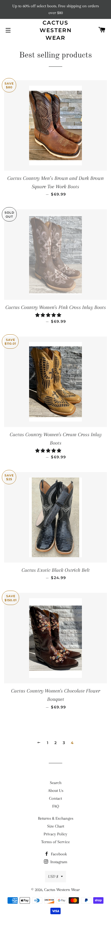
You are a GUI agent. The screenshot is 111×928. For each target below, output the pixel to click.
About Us (55, 790)
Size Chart (55, 826)
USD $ (53, 876)
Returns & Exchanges (55, 818)
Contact (55, 798)
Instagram (58, 861)
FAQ (55, 806)
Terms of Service (55, 841)
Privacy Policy (55, 834)
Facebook (58, 854)
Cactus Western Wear (56, 30)
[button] (48, 315)
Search (55, 782)
